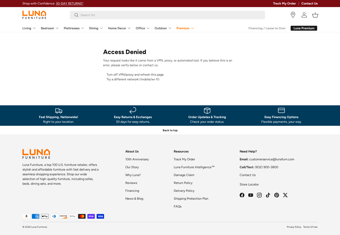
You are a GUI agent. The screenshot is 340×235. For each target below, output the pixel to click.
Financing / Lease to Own (267, 28)
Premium (182, 28)
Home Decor (117, 28)
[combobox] (167, 15)
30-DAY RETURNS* (70, 3)
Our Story (132, 167)
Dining (93, 28)
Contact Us (309, 3)
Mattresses (71, 28)
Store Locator (249, 184)
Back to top (170, 130)
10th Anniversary (137, 159)
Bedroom (47, 28)
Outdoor (161, 28)
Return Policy (183, 183)
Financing (132, 191)
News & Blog (134, 198)
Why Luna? (133, 175)
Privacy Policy (294, 227)
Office (140, 28)
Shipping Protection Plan (191, 198)
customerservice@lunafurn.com (271, 159)
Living (26, 28)
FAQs (177, 206)
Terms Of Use (310, 227)
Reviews (131, 183)
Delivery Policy (184, 191)
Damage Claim (184, 175)
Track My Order (284, 3)
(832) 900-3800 (266, 167)
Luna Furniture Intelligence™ (194, 167)
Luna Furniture (39, 227)
